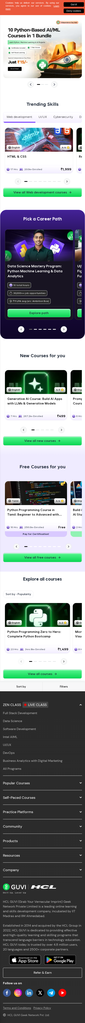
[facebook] (7, 993)
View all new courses (40, 441)
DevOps (9, 753)
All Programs (12, 769)
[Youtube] (62, 993)
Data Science (12, 721)
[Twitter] (40, 993)
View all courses (40, 674)
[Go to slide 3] (46, 84)
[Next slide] (54, 84)
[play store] (60, 960)
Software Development (19, 729)
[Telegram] (51, 993)
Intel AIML (10, 737)
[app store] (25, 960)
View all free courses (40, 557)
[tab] (19, 117)
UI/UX (7, 745)
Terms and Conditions (17, 1007)
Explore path (39, 313)
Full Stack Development (20, 713)
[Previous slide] (30, 84)
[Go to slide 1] (38, 84)
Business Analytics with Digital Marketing (32, 761)
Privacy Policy (42, 1007)
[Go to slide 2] (42, 84)
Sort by (21, 686)
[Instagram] (18, 993)
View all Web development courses (40, 192)
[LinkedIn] (29, 993)
